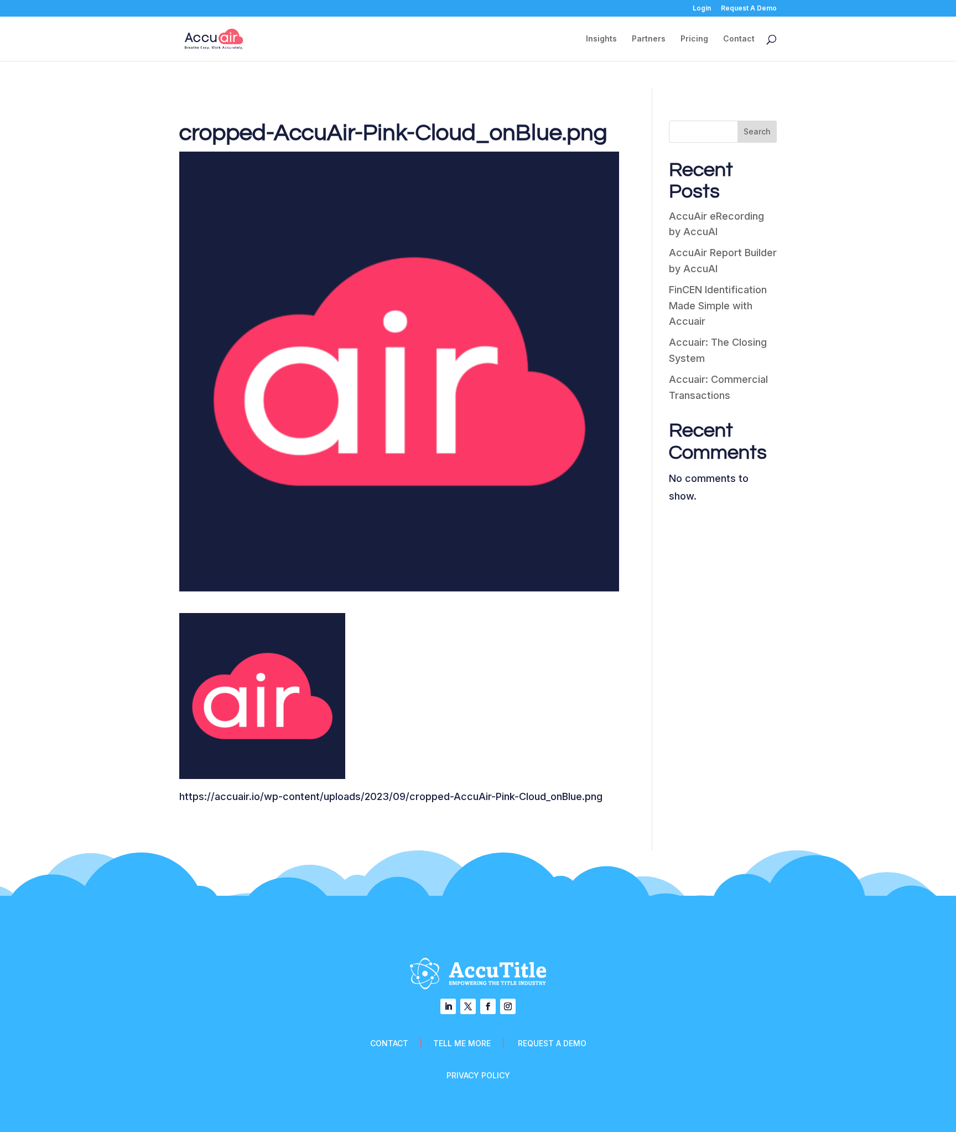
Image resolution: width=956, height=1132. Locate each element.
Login (702, 8)
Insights (601, 39)
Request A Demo (749, 8)
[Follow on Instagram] (508, 1006)
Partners (649, 39)
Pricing (694, 39)
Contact (739, 39)
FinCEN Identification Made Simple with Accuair (718, 306)
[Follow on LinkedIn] (448, 1006)
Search (757, 131)
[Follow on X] (468, 1006)
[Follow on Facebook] (488, 1006)
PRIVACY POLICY (478, 1075)
